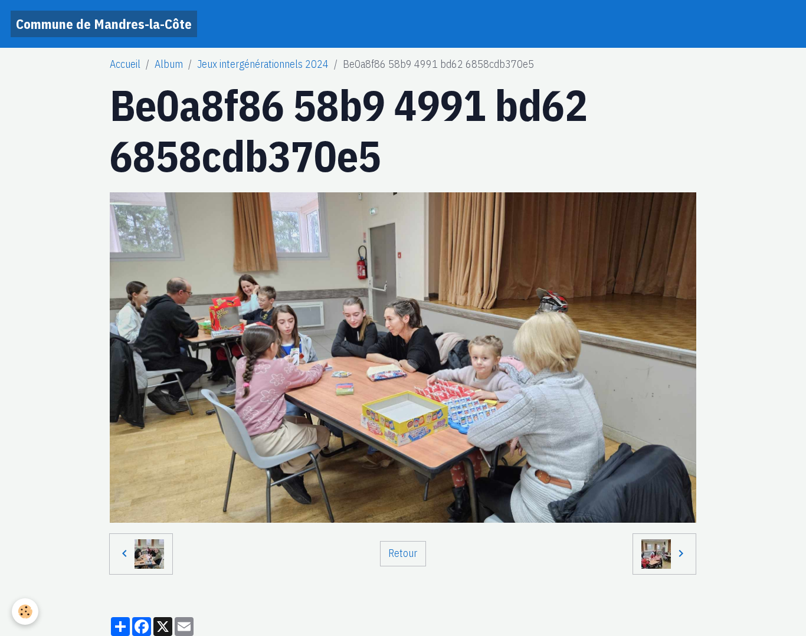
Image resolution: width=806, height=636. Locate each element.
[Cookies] (25, 611)
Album (169, 64)
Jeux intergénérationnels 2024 (263, 64)
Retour (402, 553)
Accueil (125, 64)
